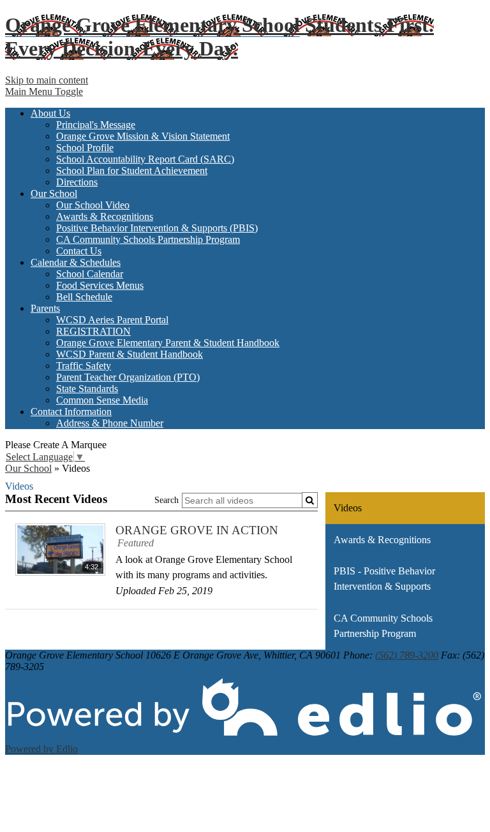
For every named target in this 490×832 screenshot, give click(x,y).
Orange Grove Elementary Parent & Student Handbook (167, 342)
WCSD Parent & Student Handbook (129, 354)
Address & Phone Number (109, 423)
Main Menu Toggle (44, 91)
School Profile (85, 147)
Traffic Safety (83, 365)
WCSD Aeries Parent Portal (112, 319)
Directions (77, 182)
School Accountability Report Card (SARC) (145, 159)
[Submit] (310, 500)
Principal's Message (95, 124)
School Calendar (89, 273)
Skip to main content (46, 80)
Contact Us (78, 250)
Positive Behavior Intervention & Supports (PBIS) (157, 228)
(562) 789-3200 (406, 655)
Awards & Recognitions (104, 216)
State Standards (87, 388)
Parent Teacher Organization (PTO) (128, 377)
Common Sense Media (102, 400)
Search (166, 500)
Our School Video (93, 205)
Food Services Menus (100, 285)
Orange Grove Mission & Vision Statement (143, 136)
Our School (28, 468)
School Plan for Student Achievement (131, 170)
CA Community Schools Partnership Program (148, 239)
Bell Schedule (84, 296)
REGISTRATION (93, 331)
